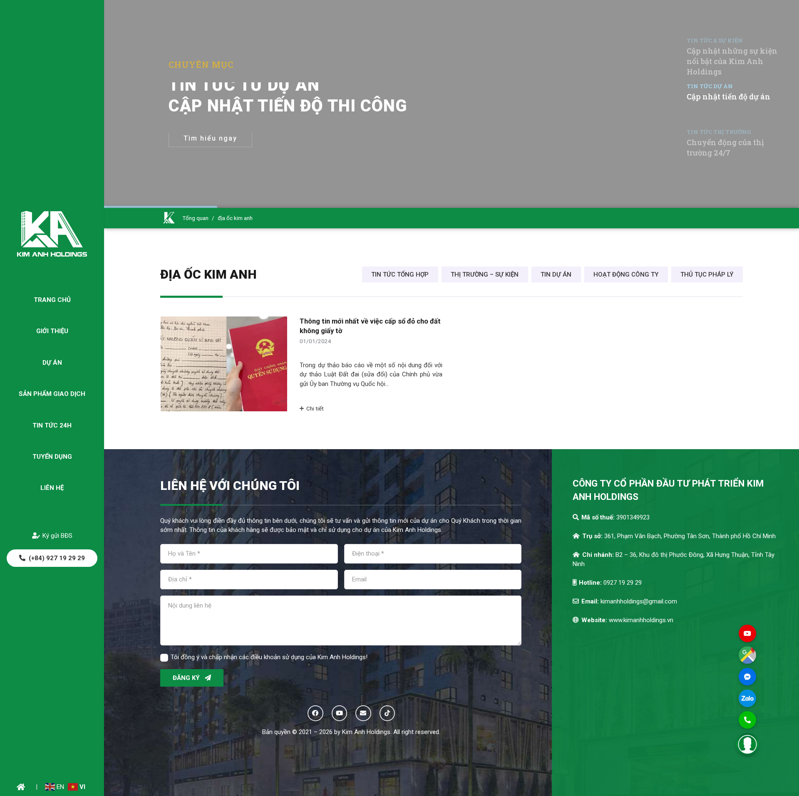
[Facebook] (315, 713)
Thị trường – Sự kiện (485, 274)
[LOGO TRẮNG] (52, 234)
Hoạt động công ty (625, 274)
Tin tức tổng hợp (400, 274)
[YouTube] (339, 713)
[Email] (363, 713)
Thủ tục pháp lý (706, 274)
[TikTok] (387, 713)
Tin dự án (556, 274)
